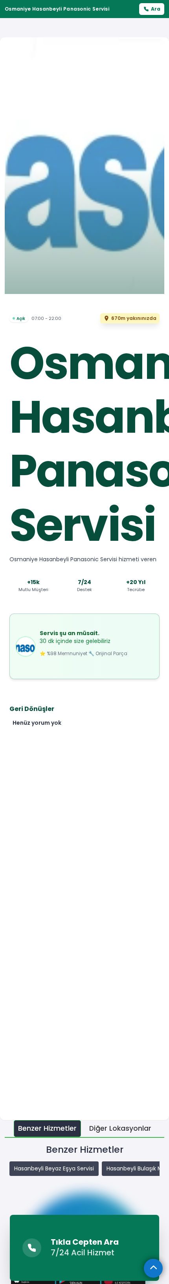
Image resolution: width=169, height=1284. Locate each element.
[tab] (47, 1128)
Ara (155, 9)
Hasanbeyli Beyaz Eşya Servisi (54, 1168)
